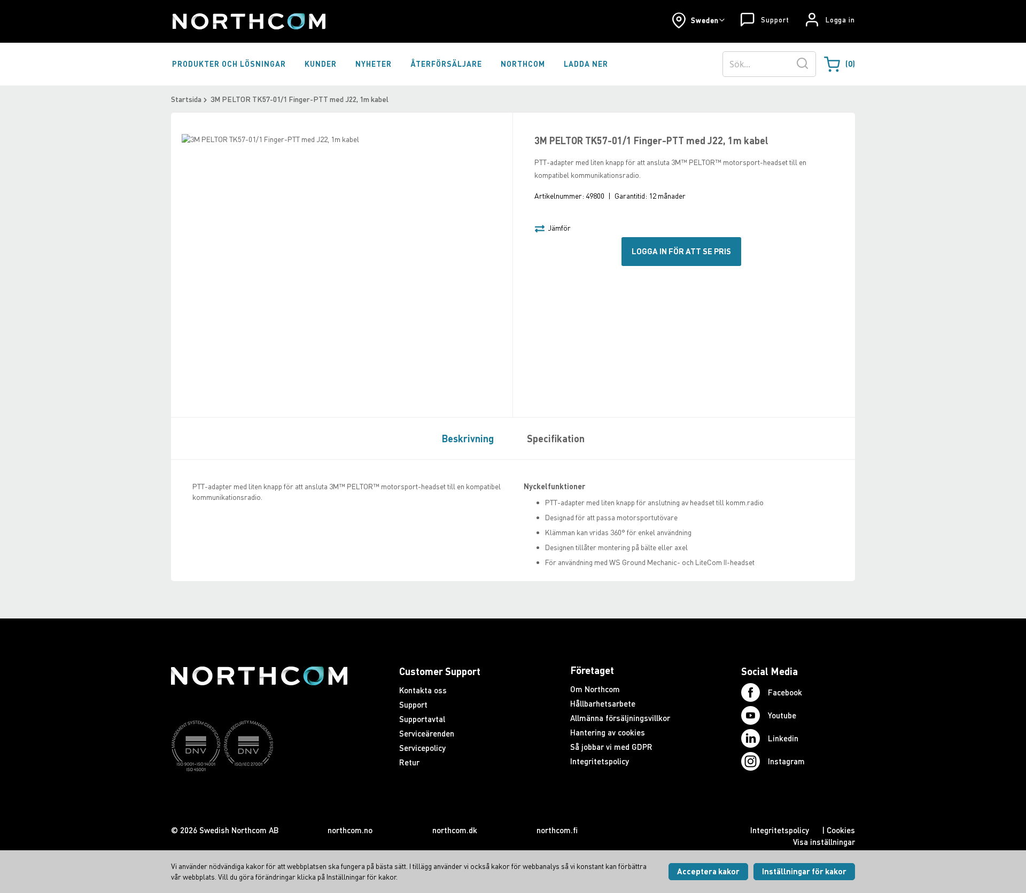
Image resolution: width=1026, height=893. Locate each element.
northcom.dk (454, 830)
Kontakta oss (423, 690)
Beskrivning (468, 438)
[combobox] (769, 64)
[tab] (465, 438)
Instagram (786, 761)
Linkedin (783, 738)
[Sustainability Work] (259, 792)
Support (775, 19)
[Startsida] (248, 21)
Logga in (840, 19)
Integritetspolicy (599, 761)
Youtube (782, 715)
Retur (409, 762)
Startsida (186, 99)
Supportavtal (422, 719)
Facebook (785, 692)
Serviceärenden (426, 733)
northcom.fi (557, 830)
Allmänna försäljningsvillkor (620, 718)
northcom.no (350, 830)
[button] (698, 20)
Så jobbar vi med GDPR (611, 746)
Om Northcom (595, 689)
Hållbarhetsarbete (602, 703)
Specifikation (556, 438)
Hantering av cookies (607, 732)
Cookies (841, 830)
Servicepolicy (422, 748)
